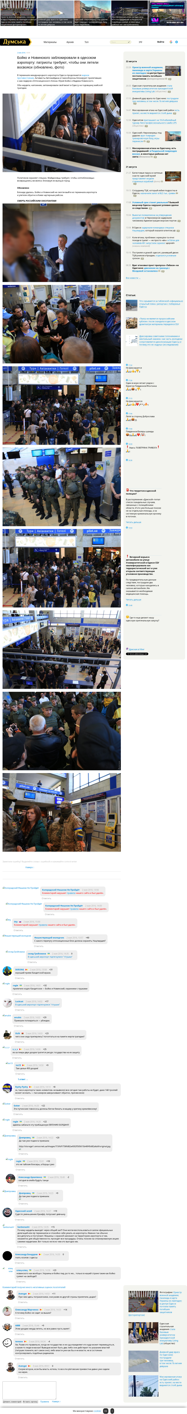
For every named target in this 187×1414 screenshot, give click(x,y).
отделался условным (166, 255)
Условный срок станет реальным (150, 202)
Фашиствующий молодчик (49, 937)
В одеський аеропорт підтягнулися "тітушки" (50, 956)
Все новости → (133, 278)
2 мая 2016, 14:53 (41, 1293)
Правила (44, 1401)
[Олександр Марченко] (7, 1315)
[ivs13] (9, 1063)
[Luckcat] (7, 1006)
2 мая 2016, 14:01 (32, 985)
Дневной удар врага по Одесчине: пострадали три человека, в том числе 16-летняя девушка (55, 22)
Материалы (50, 42)
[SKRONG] (7, 975)
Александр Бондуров (26, 1254)
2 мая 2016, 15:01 (35, 1161)
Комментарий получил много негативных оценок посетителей (34, 1287)
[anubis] (7, 1015)
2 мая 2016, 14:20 (30, 1105)
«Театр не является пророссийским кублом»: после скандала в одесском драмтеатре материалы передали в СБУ (159, 321)
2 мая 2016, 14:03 (34, 1033)
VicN (17, 1033)
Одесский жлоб (23, 1211)
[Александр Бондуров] (7, 1259)
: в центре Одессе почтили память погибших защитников (148, 76)
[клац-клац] (8, 1271)
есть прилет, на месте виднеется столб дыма (155, 111)
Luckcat (19, 1001)
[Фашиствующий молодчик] (17, 935)
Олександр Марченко (26, 1309)
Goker (17, 1105)
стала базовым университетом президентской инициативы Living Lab (152, 88)
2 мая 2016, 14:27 (42, 1211)
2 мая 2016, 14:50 (35, 1065)
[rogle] (6, 983)
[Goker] (7, 1103)
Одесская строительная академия (149, 85)
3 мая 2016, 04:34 (37, 1341)
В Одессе (137, 227)
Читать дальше (133, 522)
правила (71, 893)
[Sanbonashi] (8, 1227)
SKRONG (19, 969)
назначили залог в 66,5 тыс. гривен (157, 193)
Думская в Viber (137, 649)
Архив (70, 42)
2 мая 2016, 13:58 (38, 969)
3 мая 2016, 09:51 (41, 1366)
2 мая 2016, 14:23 (45, 1193)
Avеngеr (22, 1293)
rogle (15, 985)
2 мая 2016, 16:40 (56, 1177)
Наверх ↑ (29, 867)
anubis (17, 1017)
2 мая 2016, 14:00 (93, 905)
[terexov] (7, 1347)
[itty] (8, 919)
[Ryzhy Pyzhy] (7, 1092)
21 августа (131, 166)
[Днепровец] (9, 1135)
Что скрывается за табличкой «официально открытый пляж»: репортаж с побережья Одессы (161, 304)
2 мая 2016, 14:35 (60, 953)
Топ (87, 42)
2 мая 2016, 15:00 (32, 921)
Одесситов (137, 120)
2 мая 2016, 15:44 (31, 1325)
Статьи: (131, 295)
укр (140, 41)
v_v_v (15, 1049)
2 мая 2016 (21, 52)
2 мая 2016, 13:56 (90, 889)
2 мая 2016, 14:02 (34, 1001)
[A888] (7, 1331)
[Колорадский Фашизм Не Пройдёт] (21, 888)
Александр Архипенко (30, 1177)
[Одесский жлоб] (7, 1216)
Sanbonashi (23, 1227)
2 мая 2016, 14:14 (42, 1086)
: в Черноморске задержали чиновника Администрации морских (154, 219)
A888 (17, 1325)
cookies (97, 1411)
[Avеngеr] (10, 1299)
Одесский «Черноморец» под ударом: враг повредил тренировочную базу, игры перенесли (91, 22)
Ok (105, 1411)
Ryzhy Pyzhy (21, 1086)
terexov (19, 1341)
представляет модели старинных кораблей (143, 180)
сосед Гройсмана (37, 953)
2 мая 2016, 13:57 (75, 937)
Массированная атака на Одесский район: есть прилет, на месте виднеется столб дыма (171, 1381)
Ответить (46, 898)
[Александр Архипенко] (10, 1182)
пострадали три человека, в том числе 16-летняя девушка (155, 100)
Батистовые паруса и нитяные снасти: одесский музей (147, 174)
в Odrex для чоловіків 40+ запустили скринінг (155, 241)
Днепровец (25, 1137)
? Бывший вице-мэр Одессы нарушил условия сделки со (155, 205)
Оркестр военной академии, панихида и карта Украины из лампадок (147, 70)
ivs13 (18, 1065)
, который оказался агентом (160, 230)
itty (16, 921)
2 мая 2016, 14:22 (45, 1137)
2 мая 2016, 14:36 (42, 1270)
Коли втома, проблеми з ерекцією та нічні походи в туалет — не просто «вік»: (153, 239)
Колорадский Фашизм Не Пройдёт (61, 889)
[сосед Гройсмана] (15, 951)
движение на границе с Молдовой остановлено (151, 269)
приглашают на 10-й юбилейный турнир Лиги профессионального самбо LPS (154, 121)
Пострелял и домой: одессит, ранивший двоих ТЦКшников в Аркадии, (155, 254)
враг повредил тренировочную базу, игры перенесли (145, 138)
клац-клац (22, 1270)
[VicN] (7, 1038)
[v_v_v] (6, 1047)
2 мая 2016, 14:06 (32, 1049)
